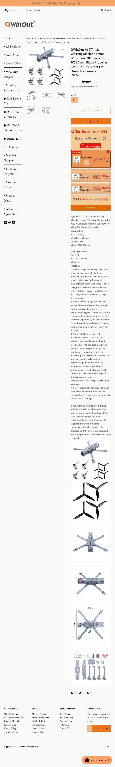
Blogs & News (66, 721)
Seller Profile (65, 713)
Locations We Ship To (13, 717)
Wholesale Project (39, 721)
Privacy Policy (10, 728)
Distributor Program (40, 717)
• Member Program (10, 157)
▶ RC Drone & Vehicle (13, 114)
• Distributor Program (11, 171)
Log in (28, 10)
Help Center (65, 724)
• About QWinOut (10, 211)
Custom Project (38, 724)
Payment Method (11, 721)
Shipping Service (11, 713)
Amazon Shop (38, 731)
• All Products (12, 46)
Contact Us (64, 728)
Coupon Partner (39, 728)
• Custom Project (10, 184)
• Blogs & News (9, 197)
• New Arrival (12, 55)
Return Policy (10, 724)
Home (8, 38)
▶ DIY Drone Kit (13, 100)
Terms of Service (11, 731)
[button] (82, 162)
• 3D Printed (11, 147)
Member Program (39, 713)
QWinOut (21, 746)
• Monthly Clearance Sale (12, 87)
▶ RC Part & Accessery (13, 127)
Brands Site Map (66, 717)
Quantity (74, 95)
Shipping (74, 86)
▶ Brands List (13, 138)
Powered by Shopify (33, 746)
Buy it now (91, 121)
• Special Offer (12, 63)
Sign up (37, 10)
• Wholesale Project (11, 74)
